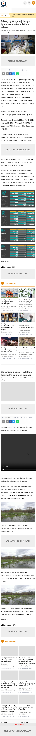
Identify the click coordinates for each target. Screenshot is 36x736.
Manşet (8, 30)
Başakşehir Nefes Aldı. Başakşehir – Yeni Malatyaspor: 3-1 (9, 302)
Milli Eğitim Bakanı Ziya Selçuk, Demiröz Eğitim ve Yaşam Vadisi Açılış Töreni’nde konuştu (9, 709)
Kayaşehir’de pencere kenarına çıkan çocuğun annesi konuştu (27, 684)
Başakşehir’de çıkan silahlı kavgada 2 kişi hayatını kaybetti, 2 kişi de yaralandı (9, 685)
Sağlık (5, 70)
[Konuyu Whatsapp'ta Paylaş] (17, 73)
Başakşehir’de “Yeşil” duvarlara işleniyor (26, 301)
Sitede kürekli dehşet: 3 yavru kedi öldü (27, 349)
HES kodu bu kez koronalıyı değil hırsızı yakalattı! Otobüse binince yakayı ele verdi (27, 661)
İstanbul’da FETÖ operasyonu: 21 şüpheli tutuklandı (26, 708)
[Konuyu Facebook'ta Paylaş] (10, 73)
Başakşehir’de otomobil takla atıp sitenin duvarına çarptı (9, 660)
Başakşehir (9, 377)
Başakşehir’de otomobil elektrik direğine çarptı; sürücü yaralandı (9, 350)
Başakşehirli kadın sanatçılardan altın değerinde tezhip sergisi (7, 327)
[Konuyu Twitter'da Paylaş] (13, 73)
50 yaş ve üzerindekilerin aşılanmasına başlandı (26, 326)
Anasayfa (3, 30)
